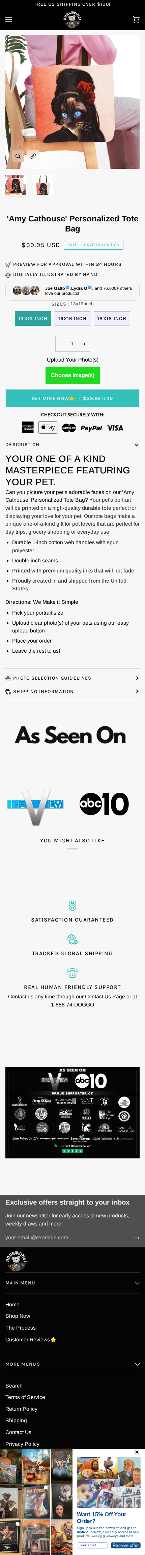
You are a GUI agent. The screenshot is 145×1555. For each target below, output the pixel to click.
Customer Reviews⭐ (31, 1339)
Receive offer (126, 1545)
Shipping (16, 1420)
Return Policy (21, 1409)
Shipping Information (43, 691)
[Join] (131, 1237)
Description (22, 444)
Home (12, 1304)
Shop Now (17, 1316)
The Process (20, 1328)
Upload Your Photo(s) (72, 360)
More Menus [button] (22, 1364)
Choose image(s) (72, 375)
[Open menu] (15, 19)
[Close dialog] (137, 1452)
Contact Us (98, 996)
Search (14, 1386)
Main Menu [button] (20, 1283)
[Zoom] (18, 156)
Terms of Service (25, 1397)
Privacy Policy (22, 1444)
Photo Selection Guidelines (52, 678)
